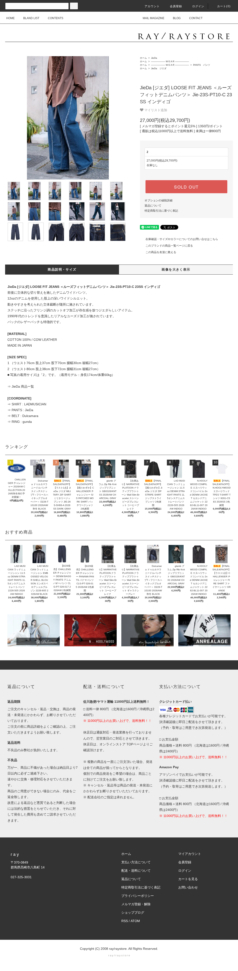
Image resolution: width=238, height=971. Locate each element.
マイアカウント (189, 854)
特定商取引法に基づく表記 (161, 210)
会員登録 (176, 6)
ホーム (143, 58)
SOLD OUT (186, 187)
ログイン (198, 6)
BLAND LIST (31, 18)
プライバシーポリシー (137, 896)
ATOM (135, 921)
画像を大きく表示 (176, 269)
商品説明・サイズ (62, 269)
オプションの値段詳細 (158, 200)
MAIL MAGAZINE (153, 18)
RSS (124, 921)
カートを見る (188, 879)
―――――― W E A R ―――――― (169, 61)
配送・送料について (136, 870)
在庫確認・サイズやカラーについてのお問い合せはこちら (181, 239)
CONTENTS (55, 18)
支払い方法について (136, 862)
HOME (10, 18)
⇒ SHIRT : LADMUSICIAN (26, 404)
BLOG (177, 18)
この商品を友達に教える (160, 252)
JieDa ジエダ (158, 68)
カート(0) (224, 6)
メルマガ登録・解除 (136, 904)
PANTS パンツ (201, 65)
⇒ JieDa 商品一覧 (20, 386)
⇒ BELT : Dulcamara (22, 416)
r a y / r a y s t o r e (119, 955)
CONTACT (195, 18)
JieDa (153, 58)
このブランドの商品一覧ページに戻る (169, 245)
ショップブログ (132, 912)
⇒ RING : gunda (19, 422)
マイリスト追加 (155, 109)
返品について (153, 205)
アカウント (152, 6)
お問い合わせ (188, 887)
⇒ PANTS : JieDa (20, 410)
